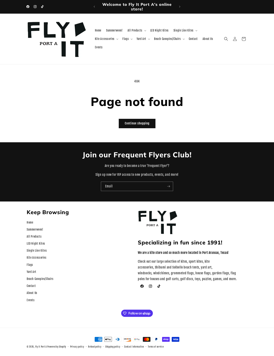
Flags (30, 264)
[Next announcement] (179, 6)
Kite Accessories (37, 257)
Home (30, 222)
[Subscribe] (168, 186)
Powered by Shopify (56, 346)
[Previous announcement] (94, 6)
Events (31, 300)
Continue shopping (137, 123)
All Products (34, 236)
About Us (32, 293)
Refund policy (94, 346)
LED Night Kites (36, 243)
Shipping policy (112, 346)
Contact (31, 286)
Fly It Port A (41, 346)
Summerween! (35, 229)
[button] (136, 30)
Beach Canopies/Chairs (40, 279)
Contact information (134, 346)
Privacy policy (77, 346)
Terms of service (156, 346)
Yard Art (31, 272)
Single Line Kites (37, 250)
